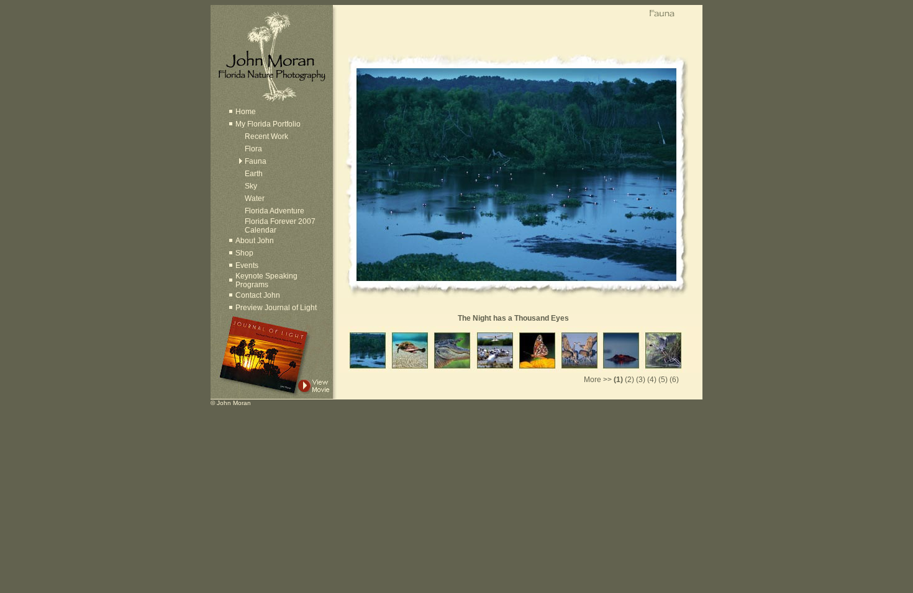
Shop (244, 253)
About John (254, 240)
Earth (254, 173)
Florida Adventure (274, 211)
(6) (674, 379)
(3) (640, 379)
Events (246, 265)
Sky (251, 186)
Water (255, 198)
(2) (629, 379)
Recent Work (266, 136)
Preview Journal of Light (276, 307)
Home (245, 111)
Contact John (257, 295)
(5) (663, 379)
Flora (253, 149)
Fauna (255, 161)
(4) (651, 379)
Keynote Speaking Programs (266, 280)
